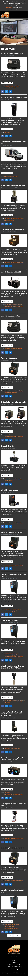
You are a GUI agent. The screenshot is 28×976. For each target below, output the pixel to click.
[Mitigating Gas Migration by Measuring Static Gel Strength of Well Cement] (14, 678)
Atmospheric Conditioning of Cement (12, 532)
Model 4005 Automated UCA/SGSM (11, 272)
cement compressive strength (14, 306)
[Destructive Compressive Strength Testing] (14, 413)
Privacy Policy (14, 969)
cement (17, 86)
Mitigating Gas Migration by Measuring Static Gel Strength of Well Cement (12, 667)
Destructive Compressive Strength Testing (13, 402)
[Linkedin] (16, 9)
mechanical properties (11, 611)
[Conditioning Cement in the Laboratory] (14, 858)
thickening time (15, 748)
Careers (15, 7)
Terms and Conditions (14, 964)
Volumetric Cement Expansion (10, 490)
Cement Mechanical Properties (10, 620)
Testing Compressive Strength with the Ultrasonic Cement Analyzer (12, 759)
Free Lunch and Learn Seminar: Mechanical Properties (13, 575)
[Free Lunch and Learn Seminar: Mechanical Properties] (14, 587)
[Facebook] (11, 9)
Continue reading (7, 82)
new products (9, 86)
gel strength (8, 480)
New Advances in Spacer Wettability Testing (14, 97)
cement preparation (17, 218)
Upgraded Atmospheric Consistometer (12, 230)
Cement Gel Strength (7, 446)
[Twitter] (14, 9)
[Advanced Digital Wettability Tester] (14, 109)
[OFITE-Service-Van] (14, 154)
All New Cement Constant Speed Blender (13, 186)
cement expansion (10, 88)
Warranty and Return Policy (14, 967)
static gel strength (10, 305)
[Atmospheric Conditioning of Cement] (14, 543)
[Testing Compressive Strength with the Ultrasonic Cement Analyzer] (14, 770)
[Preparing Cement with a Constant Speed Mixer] (14, 816)
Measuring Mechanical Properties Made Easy (12, 891)
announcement (15, 609)
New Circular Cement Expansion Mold (12, 53)
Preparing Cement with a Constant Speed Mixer (13, 805)
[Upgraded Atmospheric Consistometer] (14, 240)
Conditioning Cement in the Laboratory (12, 848)
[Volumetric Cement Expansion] (14, 501)
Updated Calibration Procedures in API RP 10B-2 (13, 142)
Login (20, 7)
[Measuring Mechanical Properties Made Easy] (14, 902)
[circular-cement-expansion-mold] (14, 64)
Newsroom (9, 7)
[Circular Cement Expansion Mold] (14, 326)
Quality (14, 962)
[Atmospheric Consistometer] (14, 369)
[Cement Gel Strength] (14, 457)
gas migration (21, 701)
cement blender (10, 220)
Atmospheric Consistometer (9, 358)
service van (14, 176)
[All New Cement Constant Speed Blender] (14, 196)
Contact (14, 960)
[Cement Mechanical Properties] (14, 631)
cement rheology (16, 479)
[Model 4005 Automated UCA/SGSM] (14, 282)
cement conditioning (17, 262)
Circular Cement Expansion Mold (10, 316)
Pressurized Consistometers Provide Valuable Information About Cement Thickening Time (11, 714)
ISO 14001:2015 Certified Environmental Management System (16, 4)
